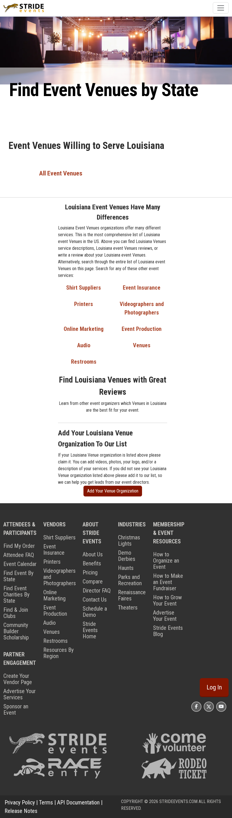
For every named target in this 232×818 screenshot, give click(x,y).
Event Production (142, 329)
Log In (214, 687)
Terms (46, 802)
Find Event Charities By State (16, 594)
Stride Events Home (90, 630)
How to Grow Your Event (167, 600)
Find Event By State (18, 576)
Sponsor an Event (15, 709)
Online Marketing (84, 329)
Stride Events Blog (168, 630)
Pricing (90, 572)
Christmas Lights (129, 540)
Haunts (126, 568)
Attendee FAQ (18, 555)
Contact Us (95, 599)
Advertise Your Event (165, 615)
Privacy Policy (20, 802)
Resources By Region (58, 652)
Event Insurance (141, 287)
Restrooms (83, 361)
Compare (93, 581)
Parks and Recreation (130, 580)
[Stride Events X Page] (209, 706)
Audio (83, 345)
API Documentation (78, 802)
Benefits (92, 563)
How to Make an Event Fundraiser (168, 582)
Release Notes (21, 811)
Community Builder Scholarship (16, 631)
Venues (142, 345)
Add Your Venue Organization (112, 491)
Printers (83, 304)
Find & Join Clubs (15, 612)
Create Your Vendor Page (17, 678)
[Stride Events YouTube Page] (221, 706)
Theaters (128, 607)
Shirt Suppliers (83, 287)
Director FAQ (97, 590)
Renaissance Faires (132, 595)
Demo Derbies (126, 555)
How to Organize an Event (166, 560)
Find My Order (19, 546)
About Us (93, 554)
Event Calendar (19, 564)
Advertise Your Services (19, 694)
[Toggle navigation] (221, 8)
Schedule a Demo (95, 611)
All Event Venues (60, 173)
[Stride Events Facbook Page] (196, 706)
